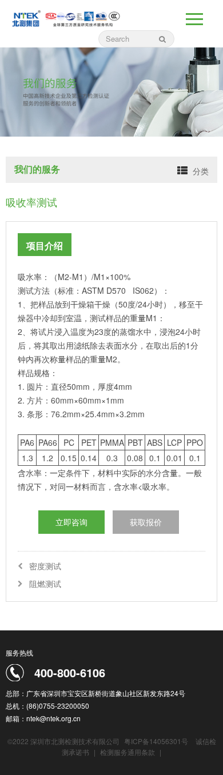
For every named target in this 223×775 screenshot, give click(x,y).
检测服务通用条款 (128, 752)
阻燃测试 (45, 583)
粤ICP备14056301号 (156, 741)
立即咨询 (71, 522)
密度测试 (45, 566)
